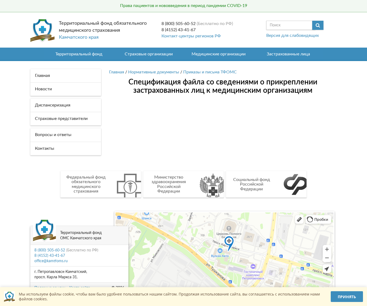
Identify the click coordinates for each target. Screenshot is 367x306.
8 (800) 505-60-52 (178, 24)
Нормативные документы (153, 72)
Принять (347, 296)
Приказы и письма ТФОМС (210, 72)
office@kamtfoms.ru (51, 261)
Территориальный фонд (78, 54)
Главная (116, 72)
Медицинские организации (219, 54)
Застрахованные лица (288, 54)
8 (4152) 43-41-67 (178, 30)
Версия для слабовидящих (292, 35)
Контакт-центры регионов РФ (191, 36)
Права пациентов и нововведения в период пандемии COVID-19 (183, 5)
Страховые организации (149, 54)
